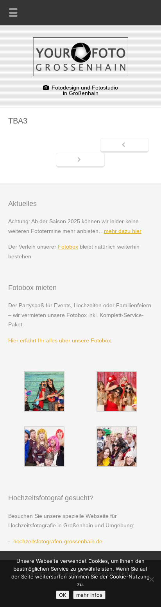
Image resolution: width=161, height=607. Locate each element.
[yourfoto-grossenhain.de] (80, 74)
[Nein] (151, 579)
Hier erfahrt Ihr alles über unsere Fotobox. (60, 340)
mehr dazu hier (122, 231)
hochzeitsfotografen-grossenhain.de (57, 541)
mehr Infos (89, 595)
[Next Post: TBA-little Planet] (80, 160)
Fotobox (68, 247)
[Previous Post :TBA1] (124, 145)
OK (62, 595)
